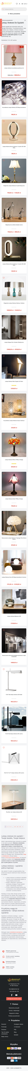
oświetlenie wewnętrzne (16, 932)
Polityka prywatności (14, 1016)
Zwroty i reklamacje (14, 1010)
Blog (15, 1032)
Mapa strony (4, 1036)
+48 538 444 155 (14, 991)
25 (20, 826)
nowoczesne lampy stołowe (12, 857)
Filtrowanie (1, 27)
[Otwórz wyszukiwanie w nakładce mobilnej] (14, 9)
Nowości (3, 1024)
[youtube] (16, 995)
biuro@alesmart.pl (14, 989)
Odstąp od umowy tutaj (14, 998)
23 (15, 826)
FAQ (15, 1029)
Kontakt (16, 1035)
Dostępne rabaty (18, 1024)
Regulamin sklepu (14, 1013)
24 (17, 826)
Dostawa (3, 1029)
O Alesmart (17, 1027)
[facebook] (12, 995)
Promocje (3, 1027)
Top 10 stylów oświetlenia (5, 1033)
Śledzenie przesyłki (14, 1008)
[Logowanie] (19, 3)
